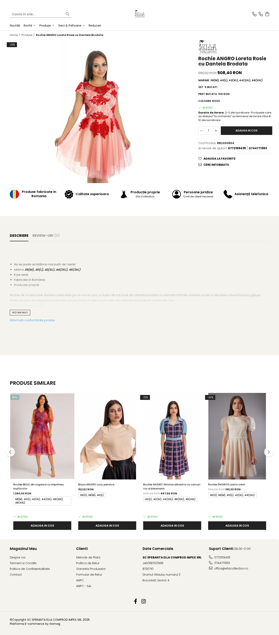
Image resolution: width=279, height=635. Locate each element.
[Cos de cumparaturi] (267, 14)
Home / (15, 35)
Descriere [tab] (19, 235)
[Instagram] (143, 601)
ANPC (80, 580)
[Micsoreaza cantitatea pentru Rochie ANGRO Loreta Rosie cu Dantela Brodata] (201, 130)
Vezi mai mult (20, 312)
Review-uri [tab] (46, 235)
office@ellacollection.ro (230, 568)
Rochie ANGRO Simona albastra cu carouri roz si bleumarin (171, 486)
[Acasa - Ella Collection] (139, 14)
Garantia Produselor (91, 569)
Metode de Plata (88, 557)
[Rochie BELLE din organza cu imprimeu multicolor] (42, 436)
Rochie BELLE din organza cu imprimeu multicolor (38, 486)
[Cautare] (67, 14)
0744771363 (221, 563)
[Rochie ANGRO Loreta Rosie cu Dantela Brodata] (94, 111)
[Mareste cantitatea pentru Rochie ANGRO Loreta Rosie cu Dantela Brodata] (216, 130)
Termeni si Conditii (23, 563)
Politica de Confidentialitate (30, 569)
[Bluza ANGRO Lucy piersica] (107, 436)
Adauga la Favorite (219, 158)
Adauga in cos (246, 130)
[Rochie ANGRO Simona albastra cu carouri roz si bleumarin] (172, 436)
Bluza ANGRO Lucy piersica (96, 484)
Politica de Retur (87, 563)
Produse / (28, 35)
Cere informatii (216, 164)
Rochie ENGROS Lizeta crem (226, 484)
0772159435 (221, 557)
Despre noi (18, 557)
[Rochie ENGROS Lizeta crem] (237, 436)
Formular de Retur (89, 575)
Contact (16, 575)
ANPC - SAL (84, 586)
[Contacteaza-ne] (254, 14)
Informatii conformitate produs (32, 320)
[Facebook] (135, 601)
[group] (94, 111)
